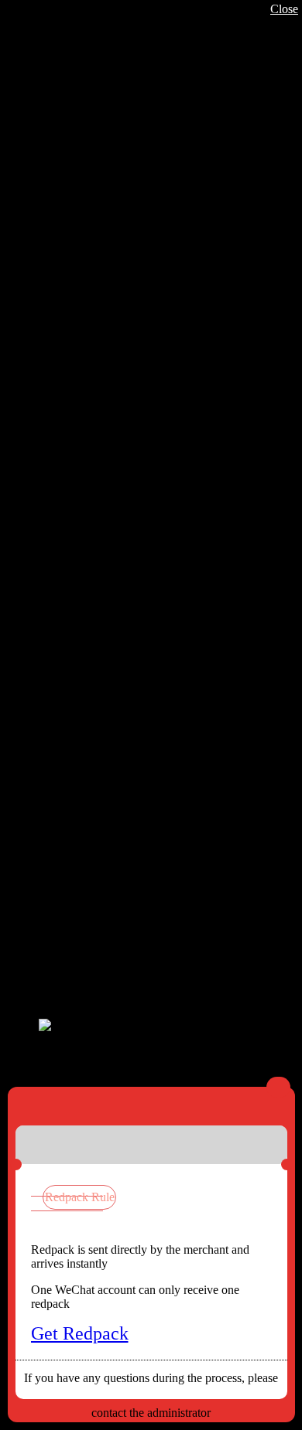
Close (284, 8)
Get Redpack (80, 1333)
